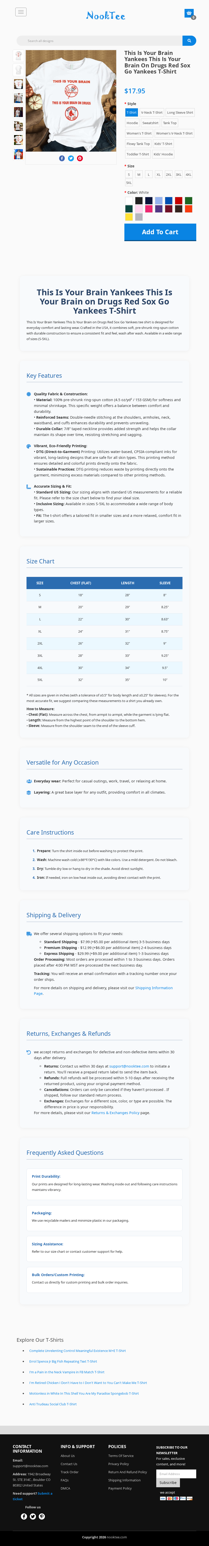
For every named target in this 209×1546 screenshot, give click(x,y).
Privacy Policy (118, 1464)
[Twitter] (71, 158)
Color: (138, 192)
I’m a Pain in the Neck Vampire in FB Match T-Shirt (66, 1372)
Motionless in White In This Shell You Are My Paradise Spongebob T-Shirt (84, 1393)
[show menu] (21, 12)
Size (130, 166)
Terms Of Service (121, 1455)
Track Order (70, 1472)
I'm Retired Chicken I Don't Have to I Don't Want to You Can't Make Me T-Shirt (88, 1382)
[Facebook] (62, 158)
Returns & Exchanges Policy (115, 1112)
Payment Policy (120, 1488)
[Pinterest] (80, 158)
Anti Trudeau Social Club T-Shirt (53, 1404)
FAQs (65, 1480)
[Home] (105, 16)
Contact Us (69, 1464)
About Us (68, 1455)
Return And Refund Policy (127, 1472)
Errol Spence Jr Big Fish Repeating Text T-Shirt (63, 1361)
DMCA (65, 1488)
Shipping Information (124, 1480)
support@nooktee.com (129, 1066)
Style (131, 103)
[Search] (189, 41)
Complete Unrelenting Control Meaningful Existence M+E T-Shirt (77, 1350)
